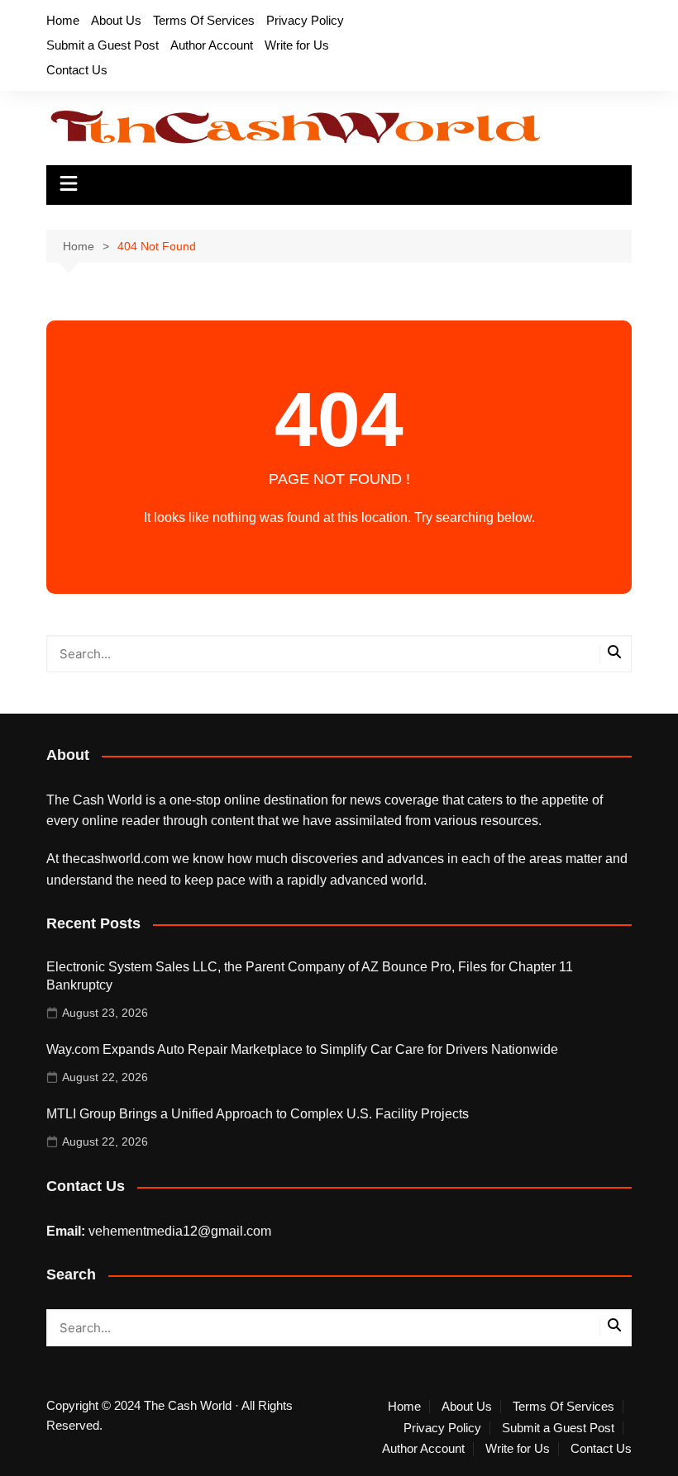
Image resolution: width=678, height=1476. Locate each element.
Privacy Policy (305, 20)
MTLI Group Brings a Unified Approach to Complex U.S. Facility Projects (257, 1114)
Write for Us (297, 45)
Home (62, 20)
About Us (116, 20)
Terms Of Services (204, 20)
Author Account (211, 45)
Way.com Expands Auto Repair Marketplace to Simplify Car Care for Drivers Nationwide (302, 1049)
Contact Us (76, 70)
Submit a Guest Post (102, 45)
